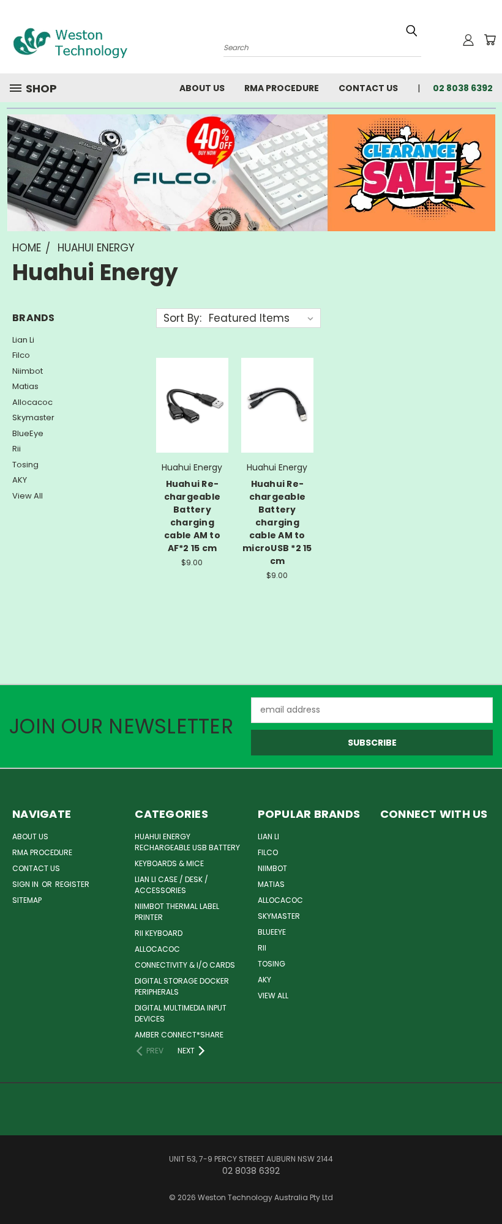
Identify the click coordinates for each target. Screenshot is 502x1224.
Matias (25, 386)
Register (72, 884)
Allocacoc (32, 402)
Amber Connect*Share (179, 1034)
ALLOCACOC (157, 949)
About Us (202, 88)
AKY (19, 480)
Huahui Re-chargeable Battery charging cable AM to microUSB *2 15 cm (277, 522)
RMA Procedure (281, 88)
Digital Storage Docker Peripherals (182, 986)
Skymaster (33, 417)
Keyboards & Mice (169, 863)
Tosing (25, 464)
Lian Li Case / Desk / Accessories (171, 885)
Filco (21, 355)
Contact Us (368, 88)
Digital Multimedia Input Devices (181, 1013)
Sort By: (182, 318)
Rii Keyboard (158, 933)
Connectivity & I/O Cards (185, 965)
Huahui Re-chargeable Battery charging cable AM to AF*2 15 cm (192, 516)
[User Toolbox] (468, 40)
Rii (16, 448)
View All (27, 496)
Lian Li (23, 340)
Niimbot (27, 371)
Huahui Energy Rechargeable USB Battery (187, 842)
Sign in (26, 884)
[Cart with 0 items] (490, 40)
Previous (483, 1186)
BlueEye (27, 433)
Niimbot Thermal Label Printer (177, 911)
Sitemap (27, 900)
